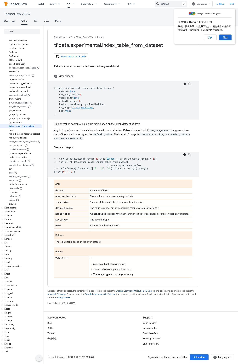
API (68, 3)
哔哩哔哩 (52, 338)
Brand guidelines (151, 338)
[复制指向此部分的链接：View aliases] (77, 76)
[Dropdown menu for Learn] (60, 4)
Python (24, 20)
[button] (21, 204)
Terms (50, 357)
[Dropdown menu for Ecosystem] (97, 4)
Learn (53, 3)
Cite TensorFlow (151, 343)
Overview (9, 20)
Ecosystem (87, 3)
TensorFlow (59, 37)
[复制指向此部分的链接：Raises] (66, 252)
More (58, 20)
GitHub (220, 3)
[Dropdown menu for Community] (121, 4)
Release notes (150, 328)
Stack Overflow (150, 333)
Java (46, 20)
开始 (225, 37)
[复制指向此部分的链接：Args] (64, 184)
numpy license (63, 297)
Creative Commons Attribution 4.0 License (135, 291)
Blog (49, 323)
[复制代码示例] (189, 84)
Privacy (61, 357)
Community (110, 3)
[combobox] (171, 4)
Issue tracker (149, 323)
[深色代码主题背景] (184, 84)
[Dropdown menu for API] (74, 4)
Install (41, 3)
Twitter (51, 333)
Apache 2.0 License (56, 294)
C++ (36, 20)
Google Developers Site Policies (100, 294)
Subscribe (199, 357)
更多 (129, 3)
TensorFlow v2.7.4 (17, 14)
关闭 (210, 37)
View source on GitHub (73, 56)
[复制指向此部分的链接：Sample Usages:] (77, 147)
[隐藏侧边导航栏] (39, 358)
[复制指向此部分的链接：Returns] (67, 235)
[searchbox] (22, 31)
